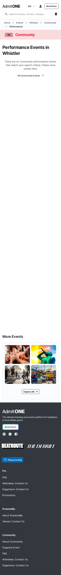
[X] (10, 434)
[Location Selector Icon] (56, 14)
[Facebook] (16, 434)
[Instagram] (4, 434)
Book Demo (51, 6)
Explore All (29, 391)
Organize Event (11, 547)
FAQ (4, 477)
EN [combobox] (29, 6)
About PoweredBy (12, 515)
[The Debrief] (42, 446)
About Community (12, 541)
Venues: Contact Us (13, 521)
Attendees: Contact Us (15, 483)
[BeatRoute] (13, 446)
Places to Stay (15, 460)
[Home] (13, 411)
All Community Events (29, 75)
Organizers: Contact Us (15, 489)
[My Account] (40, 6)
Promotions (8, 495)
